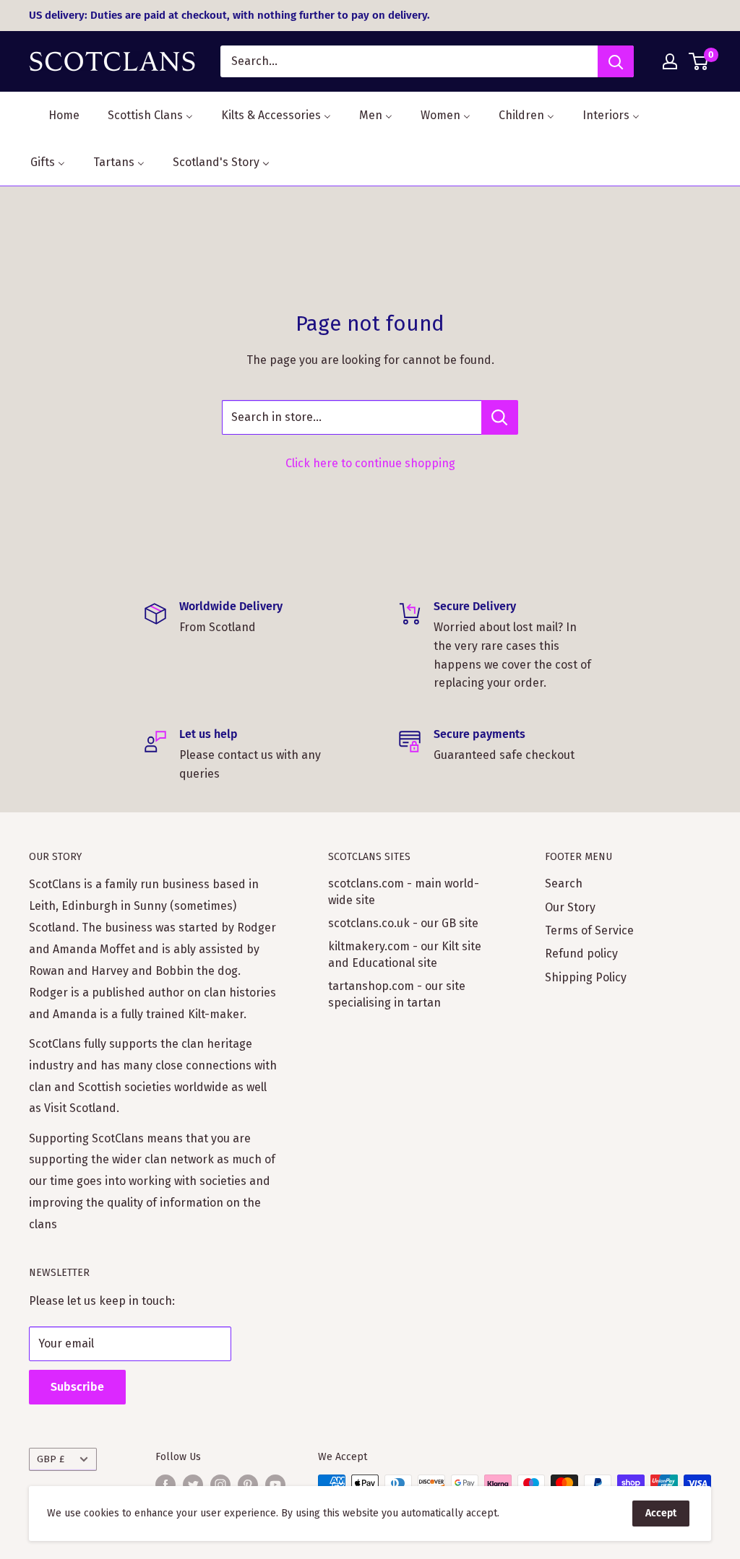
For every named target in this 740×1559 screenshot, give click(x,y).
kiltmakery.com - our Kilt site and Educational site (404, 954)
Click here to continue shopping (370, 463)
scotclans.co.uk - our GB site (403, 923)
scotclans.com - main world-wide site (403, 891)
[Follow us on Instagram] (220, 1485)
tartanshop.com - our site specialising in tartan (396, 994)
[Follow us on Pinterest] (248, 1485)
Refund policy (581, 953)
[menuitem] (55, 115)
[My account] (670, 61)
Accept (660, 1513)
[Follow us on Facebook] (165, 1485)
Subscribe (77, 1387)
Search (563, 883)
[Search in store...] (499, 417)
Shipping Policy (586, 977)
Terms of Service (589, 930)
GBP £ (50, 1459)
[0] (699, 61)
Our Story (570, 907)
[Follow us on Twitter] (193, 1485)
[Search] (616, 61)
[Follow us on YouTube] (275, 1485)
